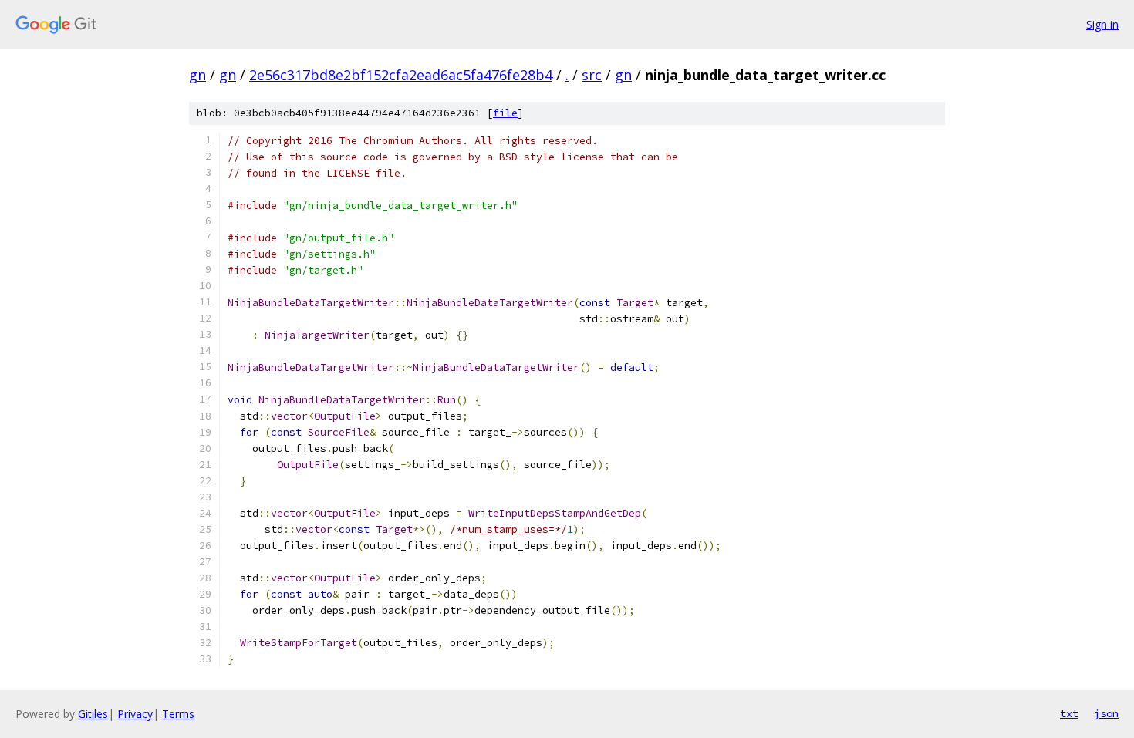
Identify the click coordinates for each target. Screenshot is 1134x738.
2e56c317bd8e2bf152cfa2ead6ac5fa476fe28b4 (400, 75)
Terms (178, 713)
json (1106, 713)
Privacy (135, 713)
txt (1069, 713)
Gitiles (93, 713)
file (505, 113)
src (592, 75)
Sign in (1102, 24)
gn (197, 75)
